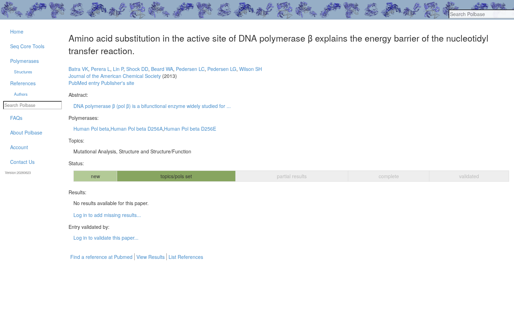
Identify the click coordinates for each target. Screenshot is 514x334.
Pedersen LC (190, 68)
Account (19, 147)
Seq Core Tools (27, 46)
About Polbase (26, 132)
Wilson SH (250, 68)
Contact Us (22, 161)
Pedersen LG (221, 68)
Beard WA (162, 68)
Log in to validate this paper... (105, 237)
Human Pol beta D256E (190, 128)
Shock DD (137, 68)
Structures (23, 71)
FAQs (16, 117)
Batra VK (78, 68)
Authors (21, 94)
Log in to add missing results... (107, 214)
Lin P (118, 68)
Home (16, 31)
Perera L (100, 68)
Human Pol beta (91, 128)
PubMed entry (84, 82)
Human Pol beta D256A (136, 128)
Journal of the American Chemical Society (115, 75)
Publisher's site (117, 82)
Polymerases (24, 60)
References (23, 83)
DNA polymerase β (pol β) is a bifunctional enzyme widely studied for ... (152, 105)
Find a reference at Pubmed (101, 256)
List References (186, 256)
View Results (150, 256)
